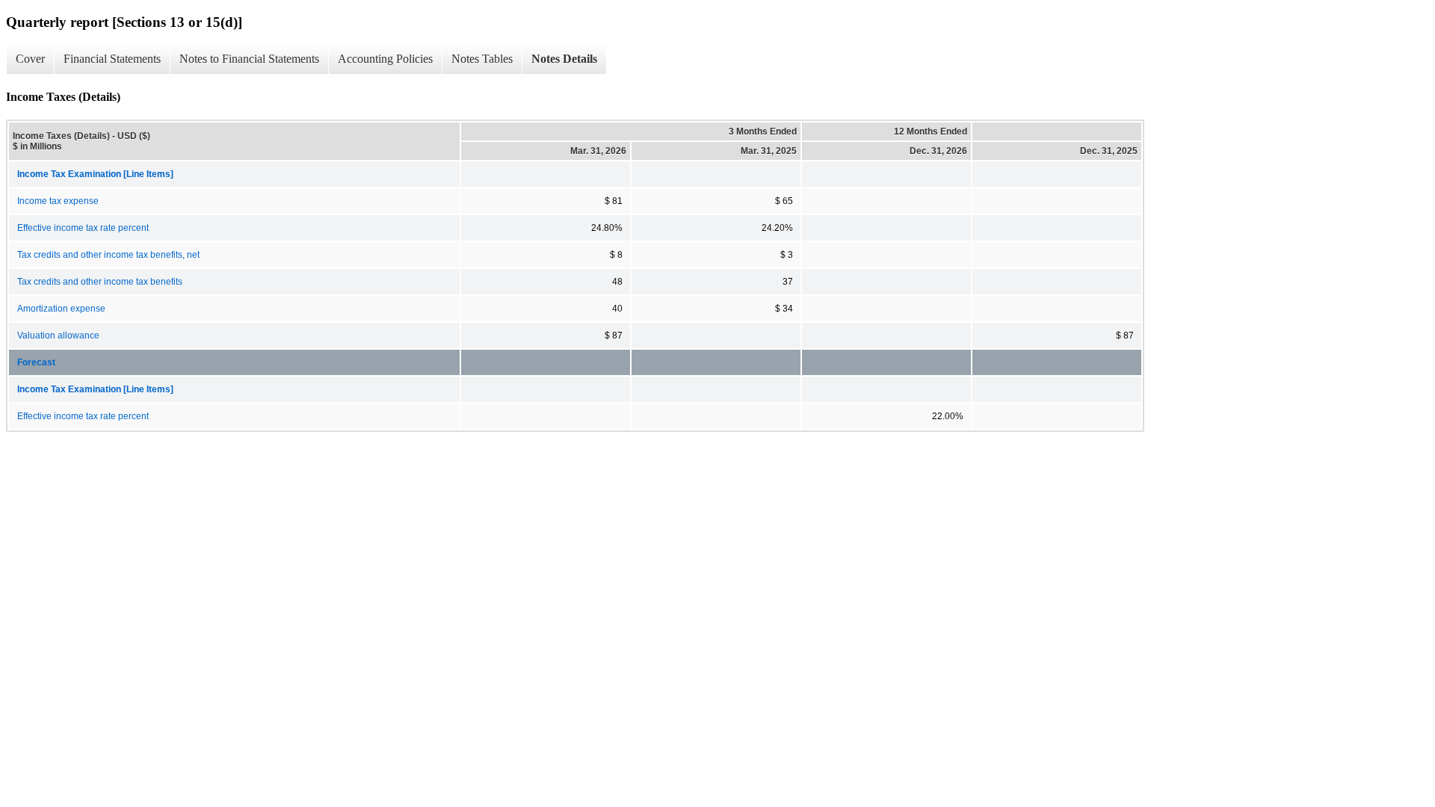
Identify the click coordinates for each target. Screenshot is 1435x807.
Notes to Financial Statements (249, 58)
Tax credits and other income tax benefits (99, 281)
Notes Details (564, 58)
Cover (30, 58)
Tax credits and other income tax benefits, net (108, 254)
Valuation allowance (58, 335)
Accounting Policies (385, 58)
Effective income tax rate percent (83, 227)
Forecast (36, 362)
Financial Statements (112, 58)
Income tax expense (58, 201)
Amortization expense (61, 308)
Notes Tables (482, 58)
